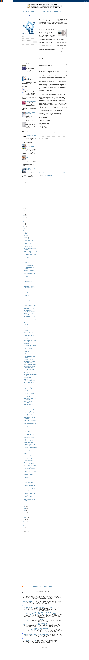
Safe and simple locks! (28, 442)
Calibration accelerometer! (29, 359)
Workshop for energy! (28, 453)
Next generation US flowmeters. (30, 297)
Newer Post (41, 172)
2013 (24, 519)
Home (53, 172)
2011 (24, 523)
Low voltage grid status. (30, 123)
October (26, 237)
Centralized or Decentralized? (30, 479)
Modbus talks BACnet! (28, 440)
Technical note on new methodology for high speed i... (30, 471)
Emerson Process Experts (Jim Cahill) (42, 592)
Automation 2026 (28, 601)
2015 (24, 230)
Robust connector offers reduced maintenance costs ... (30, 305)
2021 (24, 219)
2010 (24, 525)
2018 (24, 224)
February (26, 515)
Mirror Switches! (27, 298)
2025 (24, 212)
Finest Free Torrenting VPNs (31, 629)
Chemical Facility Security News (42, 586)
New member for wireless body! (30, 465)
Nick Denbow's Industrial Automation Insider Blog (42, 633)
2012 (24, 521)
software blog (42, 623)
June (25, 508)
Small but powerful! (27, 338)
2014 (24, 232)
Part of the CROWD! (28, 372)
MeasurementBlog (42, 619)
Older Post (65, 172)
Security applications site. (29, 308)
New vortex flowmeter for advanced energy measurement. (29, 476)
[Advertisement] (28, 53)
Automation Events (57, 11)
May (25, 510)
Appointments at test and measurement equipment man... (29, 288)
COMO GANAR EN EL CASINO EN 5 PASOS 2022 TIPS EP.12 (37, 624)
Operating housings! (28, 377)
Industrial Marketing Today (42, 612)
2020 (24, 221)
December (26, 233)
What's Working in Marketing (42, 605)
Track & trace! (27, 343)
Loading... (24, 184)
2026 (24, 210)
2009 (24, 527)
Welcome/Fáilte (25, 11)
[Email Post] (54, 132)
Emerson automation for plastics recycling (36, 634)
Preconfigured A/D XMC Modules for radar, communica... (28, 496)
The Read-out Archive (46, 11)
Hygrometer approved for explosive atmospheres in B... (29, 485)
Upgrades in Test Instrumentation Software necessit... (29, 356)
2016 (24, 228)
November (26, 235)
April (25, 512)
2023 (24, 215)
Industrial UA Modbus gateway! (30, 364)
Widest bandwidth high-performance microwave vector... (29, 434)
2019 (24, 223)
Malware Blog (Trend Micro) (42, 628)
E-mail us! (24, 533)
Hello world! (27, 620)
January (26, 517)
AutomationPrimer (42, 600)
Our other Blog (42, 638)
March (25, 514)
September (26, 503)
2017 (24, 226)
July (25, 506)
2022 (24, 217)
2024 (24, 214)
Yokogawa (41, 17)
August (25, 504)
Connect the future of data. (30, 101)
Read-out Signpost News (35, 11)
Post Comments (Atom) (49, 175)
